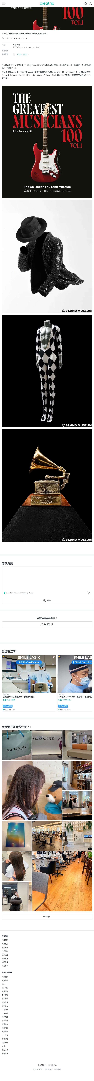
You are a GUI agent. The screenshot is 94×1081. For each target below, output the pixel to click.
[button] (21, 54)
